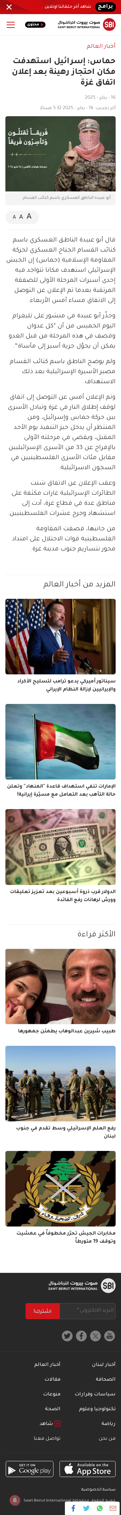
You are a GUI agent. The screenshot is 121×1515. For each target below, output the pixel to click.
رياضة (109, 1424)
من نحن (107, 1439)
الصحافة (106, 1380)
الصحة (53, 1409)
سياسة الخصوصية (98, 1490)
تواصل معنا (47, 1439)
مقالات (52, 1380)
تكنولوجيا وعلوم (97, 1409)
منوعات (52, 1394)
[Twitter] (86, 1508)
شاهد (47, 1424)
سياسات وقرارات (95, 1394)
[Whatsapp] (100, 1508)
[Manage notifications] (14, 1500)
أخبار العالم (101, 47)
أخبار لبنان (104, 1365)
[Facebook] (73, 1508)
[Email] (113, 1508)
